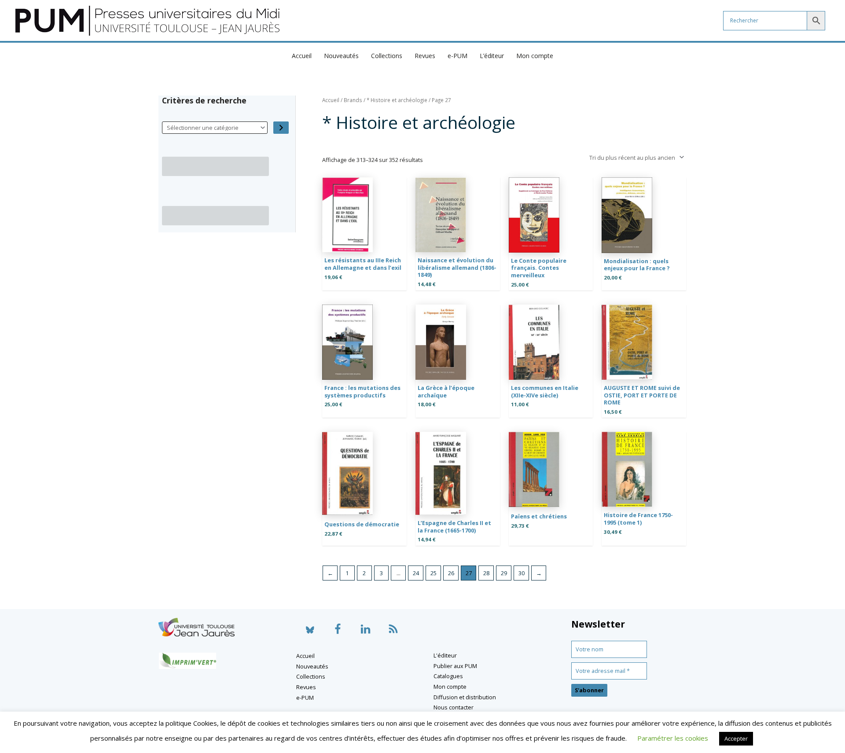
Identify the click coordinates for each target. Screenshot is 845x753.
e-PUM (457, 55)
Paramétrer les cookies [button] (672, 738)
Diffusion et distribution (465, 697)
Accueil (302, 55)
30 (521, 573)
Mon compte (534, 55)
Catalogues (448, 676)
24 (416, 573)
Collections (386, 55)
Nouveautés (341, 55)
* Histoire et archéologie (397, 100)
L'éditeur (445, 655)
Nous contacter (454, 707)
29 (504, 573)
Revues (425, 55)
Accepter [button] (736, 738)
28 (486, 573)
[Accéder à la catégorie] (281, 127)
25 (433, 573)
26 (451, 573)
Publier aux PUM (455, 666)
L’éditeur (492, 55)
